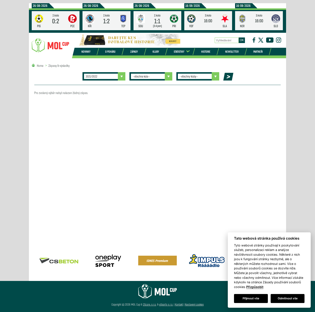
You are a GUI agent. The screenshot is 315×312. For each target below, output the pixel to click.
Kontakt (179, 304)
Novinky (85, 51)
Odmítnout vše (288, 298)
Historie (205, 51)
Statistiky (179, 51)
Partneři (258, 51)
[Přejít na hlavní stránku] (50, 45)
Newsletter (231, 51)
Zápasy (134, 51)
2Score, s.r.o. (149, 304)
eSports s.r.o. (166, 304)
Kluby (156, 51)
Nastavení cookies (194, 304)
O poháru (110, 51)
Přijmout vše (251, 298)
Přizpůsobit (254, 287)
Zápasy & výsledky (59, 65)
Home (40, 65)
